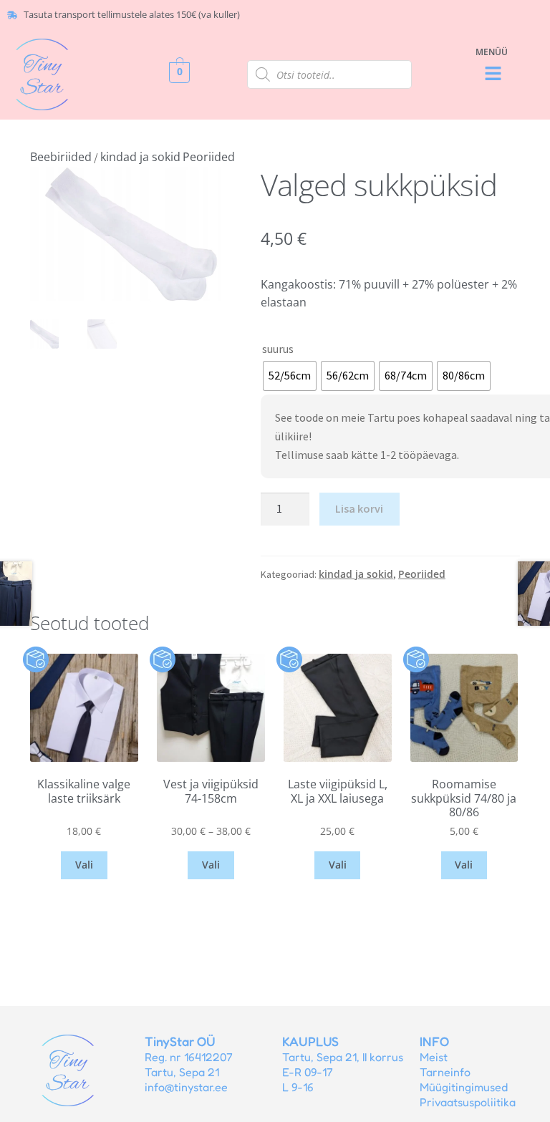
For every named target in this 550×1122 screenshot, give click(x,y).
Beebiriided (61, 157)
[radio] (290, 376)
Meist (434, 1057)
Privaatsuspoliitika (468, 1102)
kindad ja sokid (140, 157)
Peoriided (209, 157)
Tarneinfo (445, 1072)
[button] (493, 74)
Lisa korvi (359, 508)
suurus (278, 349)
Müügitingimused (464, 1087)
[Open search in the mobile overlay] (329, 74)
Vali (84, 864)
